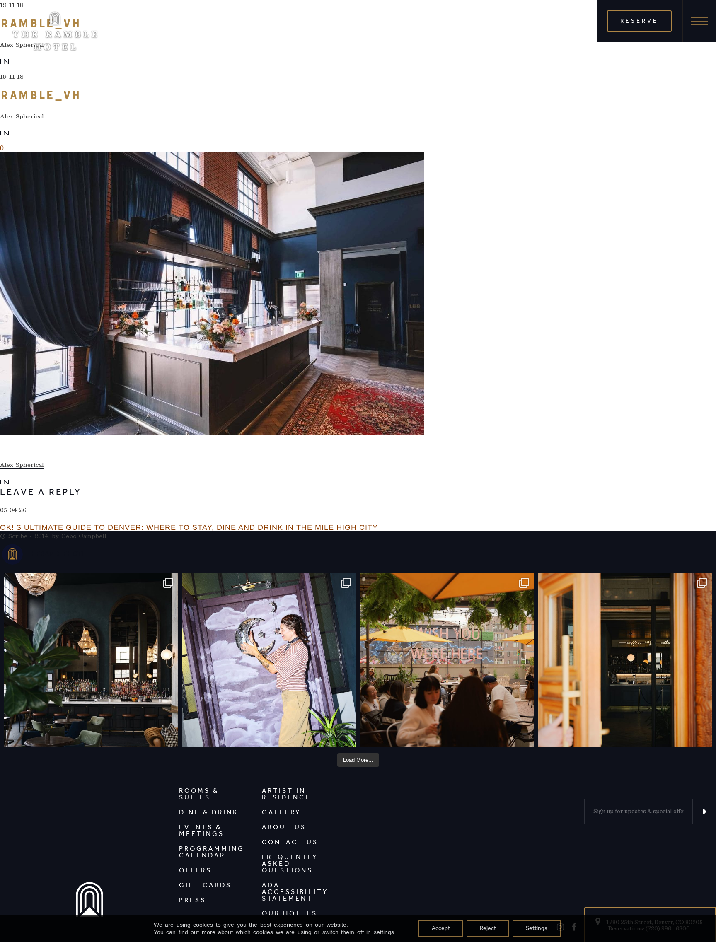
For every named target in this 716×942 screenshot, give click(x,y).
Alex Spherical (22, 116)
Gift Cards (205, 885)
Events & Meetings (201, 830)
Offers (195, 870)
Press (192, 900)
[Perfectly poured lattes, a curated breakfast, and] (625, 660)
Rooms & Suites (199, 794)
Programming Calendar (211, 852)
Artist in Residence (286, 794)
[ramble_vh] (212, 294)
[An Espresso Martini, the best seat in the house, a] (91, 660)
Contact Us (290, 842)
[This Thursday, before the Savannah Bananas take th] (447, 660)
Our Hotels (289, 913)
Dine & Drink (209, 812)
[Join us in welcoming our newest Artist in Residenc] (269, 660)
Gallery (281, 812)
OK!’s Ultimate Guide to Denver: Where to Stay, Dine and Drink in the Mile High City (189, 527)
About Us (284, 827)
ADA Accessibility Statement (295, 891)
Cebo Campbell (84, 536)
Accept (441, 928)
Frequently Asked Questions (290, 863)
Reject (488, 928)
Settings (536, 928)
